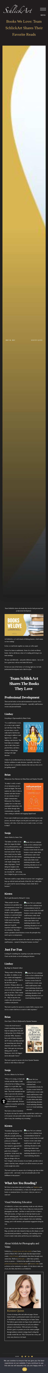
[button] (43, 9)
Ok (25, 1369)
